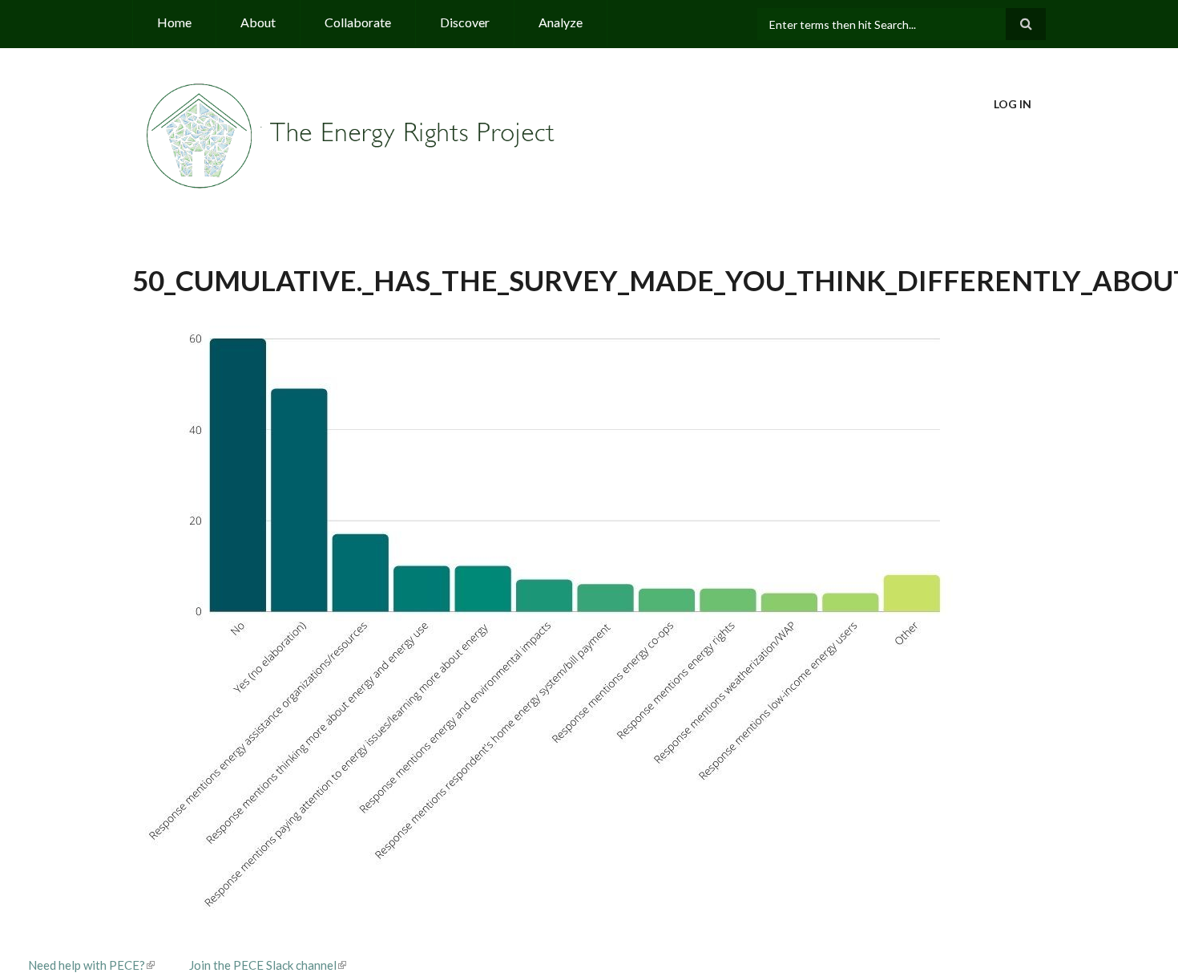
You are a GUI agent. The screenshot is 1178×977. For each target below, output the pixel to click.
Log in (1012, 104)
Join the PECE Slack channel (263, 965)
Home (174, 22)
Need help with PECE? (86, 965)
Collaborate (358, 22)
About (258, 22)
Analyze (561, 22)
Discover (465, 22)
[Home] (352, 134)
